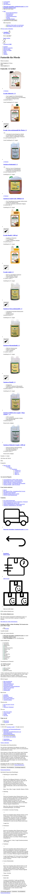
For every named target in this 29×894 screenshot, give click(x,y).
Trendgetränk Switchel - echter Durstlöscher (13, 480)
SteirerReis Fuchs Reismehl (9, 492)
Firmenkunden (6, 690)
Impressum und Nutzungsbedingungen (12, 729)
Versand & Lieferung (8, 685)
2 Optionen (5, 90)
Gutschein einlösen (7, 699)
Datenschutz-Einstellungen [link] (9, 735)
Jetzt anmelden (6, 33)
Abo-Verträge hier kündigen (9, 736)
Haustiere (8, 466)
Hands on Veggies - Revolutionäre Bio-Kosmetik (14, 483)
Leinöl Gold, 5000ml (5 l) (13, 198)
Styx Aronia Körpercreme (9, 500)
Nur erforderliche (10, 767)
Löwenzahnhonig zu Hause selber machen (12, 479)
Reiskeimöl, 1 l (10, 164)
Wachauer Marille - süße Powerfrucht (11, 484)
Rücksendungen (9, 13)
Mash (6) (17, 473)
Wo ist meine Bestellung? (11, 12)
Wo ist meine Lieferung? (8, 698)
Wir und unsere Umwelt (8, 704)
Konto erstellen (6, 38)
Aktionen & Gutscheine (8, 687)
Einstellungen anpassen (20, 767)
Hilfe (4, 11)
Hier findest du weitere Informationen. (9, 621)
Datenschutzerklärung (19, 764)
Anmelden (5, 694)
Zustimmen (3, 767)
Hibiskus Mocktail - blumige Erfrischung (12, 482)
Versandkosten (9, 15)
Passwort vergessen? (8, 697)
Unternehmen (6, 739)
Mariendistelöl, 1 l (11, 345)
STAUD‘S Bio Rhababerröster (10, 495)
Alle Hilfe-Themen (10, 18)
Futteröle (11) (18, 470)
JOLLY (5, 490)
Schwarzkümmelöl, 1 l (12, 309)
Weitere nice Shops (7, 740)
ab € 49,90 (15, 6)
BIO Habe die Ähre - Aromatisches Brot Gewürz (14, 491)
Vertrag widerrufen (5, 742)
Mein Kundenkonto (7, 681)
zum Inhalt (5, 3)
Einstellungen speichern (6, 891)
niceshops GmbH (11, 727)
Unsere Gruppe (6, 713)
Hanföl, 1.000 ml (10, 235)
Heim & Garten (6, 465)
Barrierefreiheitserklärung (9, 734)
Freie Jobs (5, 715)
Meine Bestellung (7, 682)
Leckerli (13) (17, 471)
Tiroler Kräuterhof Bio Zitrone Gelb (11, 503)
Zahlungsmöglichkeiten (11, 16)
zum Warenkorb (6, 4)
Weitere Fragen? (7, 688)
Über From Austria (7, 711)
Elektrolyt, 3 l (9, 93)
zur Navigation (6, 1)
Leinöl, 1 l (8, 272)
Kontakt (8, 17)
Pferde (10, 468)
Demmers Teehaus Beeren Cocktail (11, 493)
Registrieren (6, 696)
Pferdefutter (14, 469)
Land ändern (10, 724)
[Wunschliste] (4, 40)
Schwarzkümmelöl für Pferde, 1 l (15, 130)
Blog (4, 705)
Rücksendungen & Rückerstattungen (11, 686)
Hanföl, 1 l (9, 382)
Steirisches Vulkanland (8, 707)
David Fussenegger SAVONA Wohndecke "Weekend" (15, 501)
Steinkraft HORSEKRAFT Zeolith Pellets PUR (14, 504)
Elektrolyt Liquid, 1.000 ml (14, 445)
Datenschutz (6, 730)
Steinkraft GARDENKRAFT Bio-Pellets (12, 505)
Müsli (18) (17, 474)
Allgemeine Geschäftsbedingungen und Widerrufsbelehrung (12, 732)
